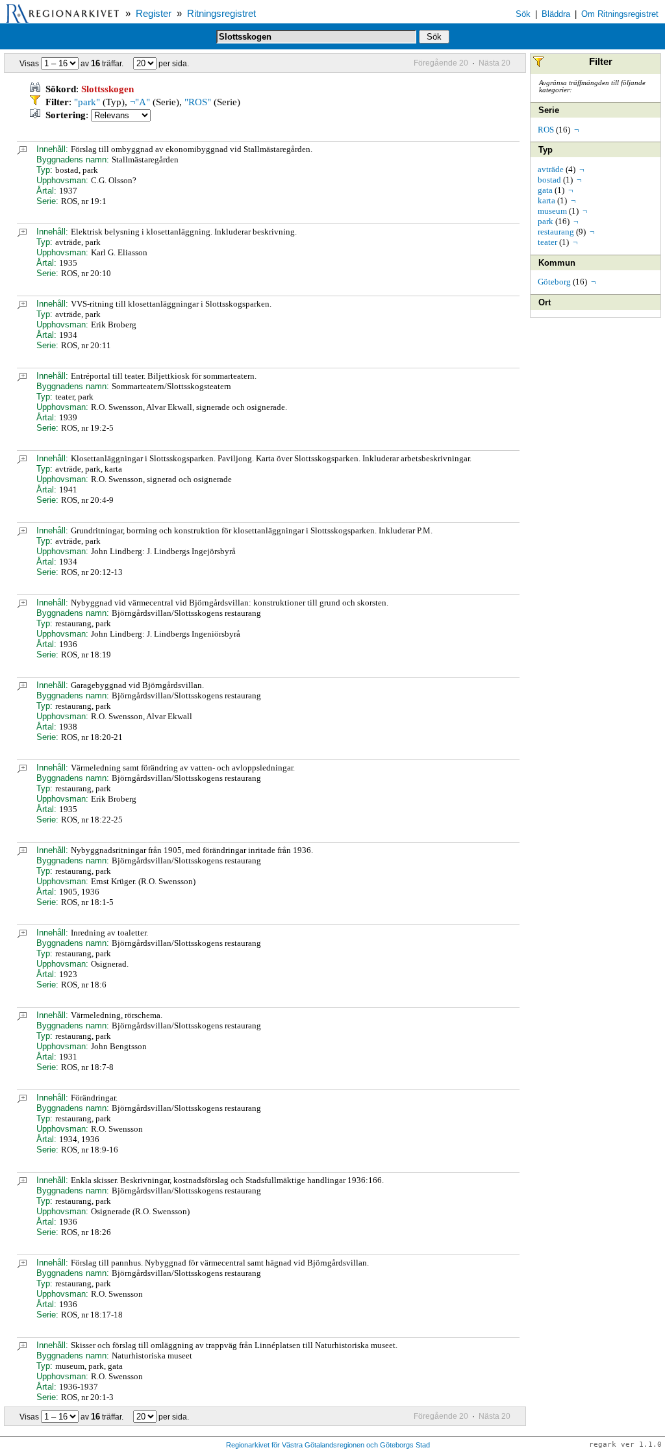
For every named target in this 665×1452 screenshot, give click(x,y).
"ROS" (197, 102)
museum (552, 211)
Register (153, 13)
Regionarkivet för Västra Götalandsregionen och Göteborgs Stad (328, 1445)
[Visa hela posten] (22, 152)
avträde (551, 169)
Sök (523, 14)
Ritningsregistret (221, 13)
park (545, 221)
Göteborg (554, 282)
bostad (549, 180)
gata (545, 190)
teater (547, 242)
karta (546, 200)
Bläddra (556, 14)
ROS (546, 129)
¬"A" (140, 102)
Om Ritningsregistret (620, 14)
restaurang (556, 231)
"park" (87, 102)
